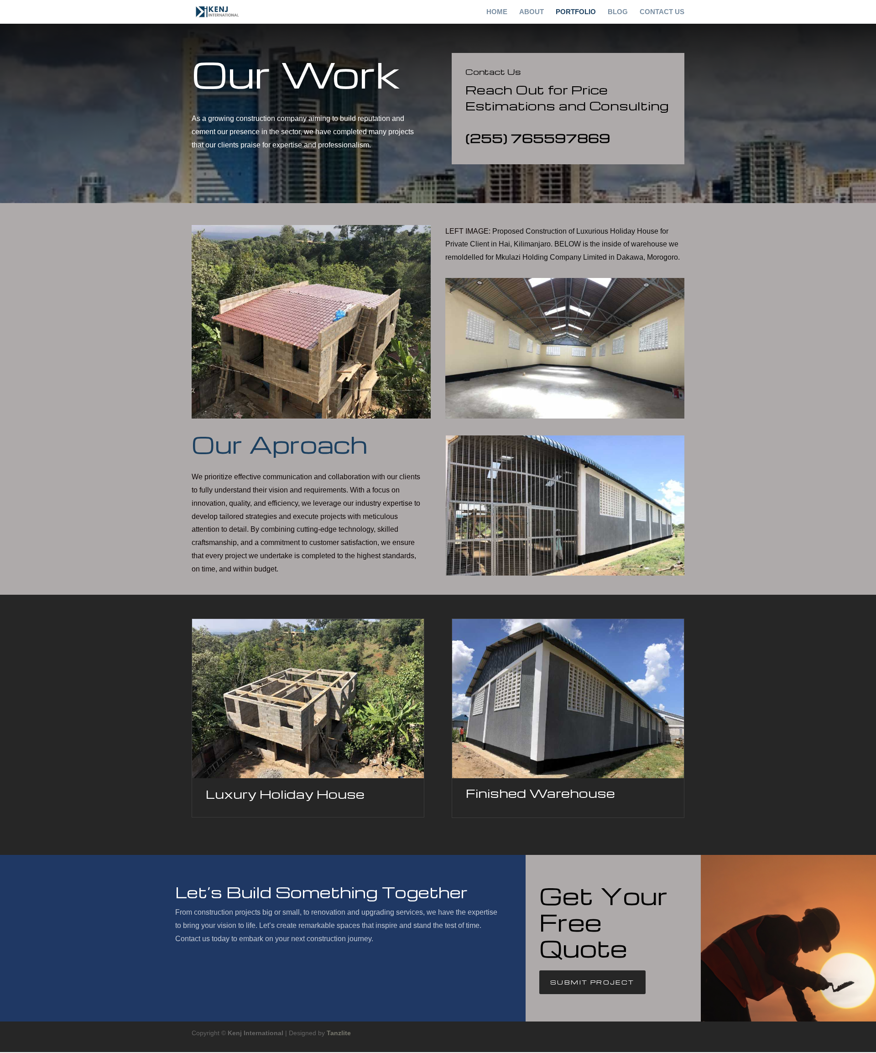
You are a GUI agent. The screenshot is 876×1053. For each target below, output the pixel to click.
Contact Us (662, 12)
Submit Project (592, 982)
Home (496, 12)
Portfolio (576, 12)
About (531, 12)
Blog (618, 12)
